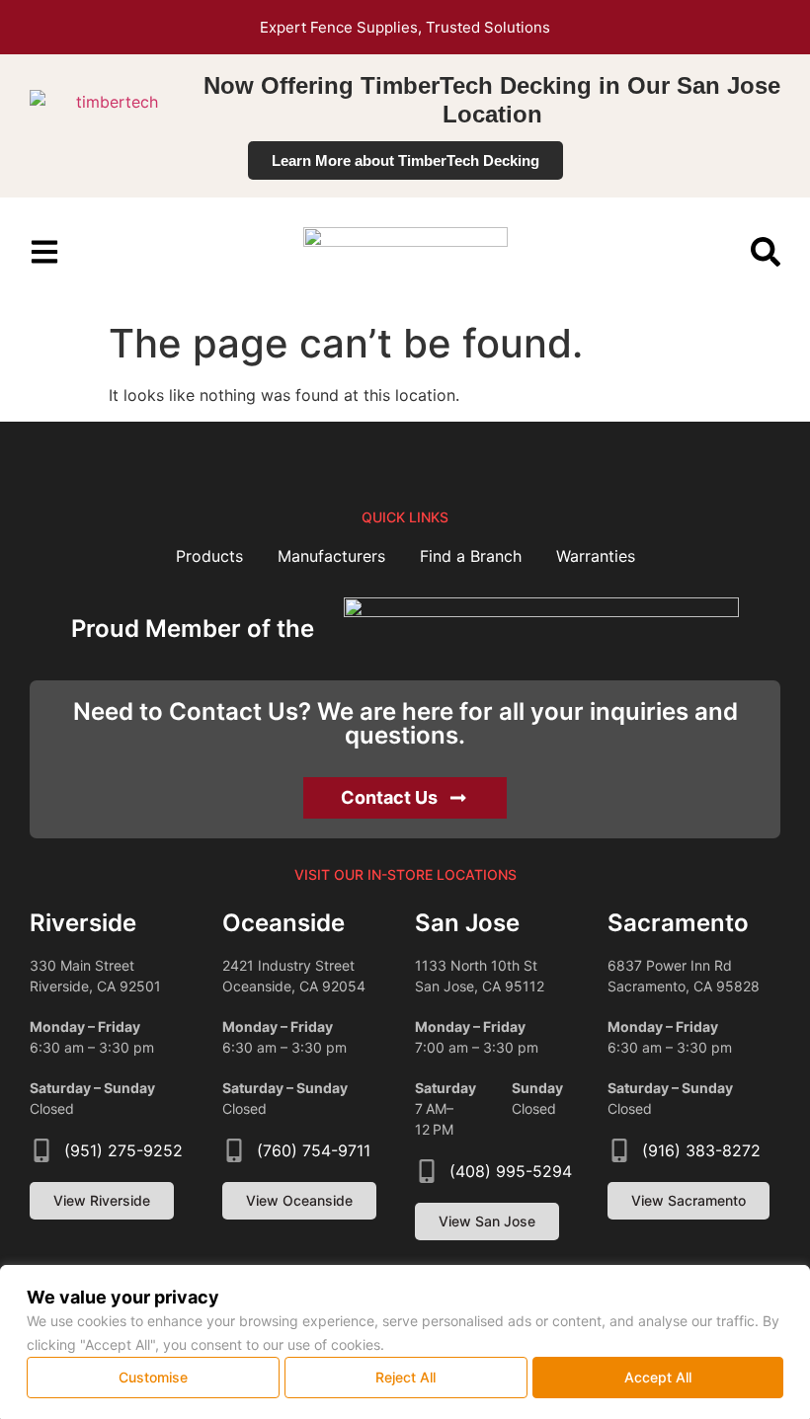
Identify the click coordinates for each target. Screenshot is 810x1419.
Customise (153, 1377)
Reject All (405, 1377)
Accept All (657, 1377)
